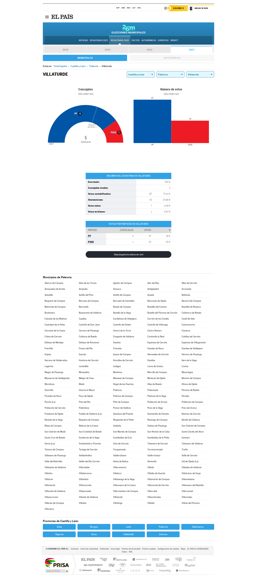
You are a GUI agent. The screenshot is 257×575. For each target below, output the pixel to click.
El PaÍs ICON (135, 570)
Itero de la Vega (189, 360)
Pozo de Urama (189, 408)
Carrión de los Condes (158, 318)
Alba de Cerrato (189, 283)
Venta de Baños (120, 461)
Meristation (182, 570)
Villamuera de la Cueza (124, 485)
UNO (111, 565)
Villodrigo (117, 503)
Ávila (59, 526)
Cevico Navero (154, 330)
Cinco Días (135, 565)
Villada (150, 467)
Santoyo (186, 437)
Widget (174, 40)
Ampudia (83, 289)
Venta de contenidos (89, 549)
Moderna (103, 570)
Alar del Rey (153, 283)
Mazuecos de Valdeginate (57, 378)
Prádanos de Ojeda (54, 414)
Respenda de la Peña (123, 419)
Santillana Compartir (139, 560)
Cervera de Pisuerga (89, 330)
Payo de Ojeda (86, 396)
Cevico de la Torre (122, 330)
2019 (65, 49)
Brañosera (50, 312)
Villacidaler (84, 467)
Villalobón (83, 479)
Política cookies (149, 549)
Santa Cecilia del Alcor (193, 431)
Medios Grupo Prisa (56, 571)
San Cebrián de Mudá (55, 431)
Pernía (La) (50, 402)
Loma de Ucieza (155, 366)
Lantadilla (83, 366)
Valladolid (128, 534)
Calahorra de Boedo (191, 312)
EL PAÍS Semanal (161, 565)
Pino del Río (84, 402)
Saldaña (117, 425)
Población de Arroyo (157, 402)
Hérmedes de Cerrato (158, 354)
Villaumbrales (154, 497)
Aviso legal (115, 549)
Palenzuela (152, 390)
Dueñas (117, 342)
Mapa (183, 549)
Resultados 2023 (99, 40)
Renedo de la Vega (54, 419)
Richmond (86, 570)
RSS (130, 552)
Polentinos (84, 408)
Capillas (83, 318)
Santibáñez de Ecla (122, 437)
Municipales (85, 57)
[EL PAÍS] (62, 17)
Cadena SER (154, 560)
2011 (149, 49)
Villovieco (49, 509)
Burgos (94, 526)
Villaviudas (187, 497)
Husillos (151, 360)
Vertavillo (151, 461)
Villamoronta (85, 485)
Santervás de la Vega (89, 437)
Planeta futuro (174, 565)
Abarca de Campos (54, 283)
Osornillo (49, 390)
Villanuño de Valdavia (55, 491)
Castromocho (188, 324)
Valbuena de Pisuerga (55, 455)
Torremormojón (155, 449)
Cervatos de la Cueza (55, 330)
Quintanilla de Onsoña (158, 414)
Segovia (59, 534)
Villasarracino (51, 497)
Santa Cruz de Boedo (55, 437)
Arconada (186, 289)
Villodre (82, 503)
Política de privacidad (131, 549)
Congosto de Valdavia (123, 336)
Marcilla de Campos (157, 372)
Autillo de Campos (122, 295)
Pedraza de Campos (123, 396)
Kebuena (187, 565)
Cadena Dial (148, 565)
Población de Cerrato (55, 408)
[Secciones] (47, 17)
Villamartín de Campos (158, 479)
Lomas (185, 366)
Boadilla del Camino (157, 307)
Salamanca (198, 526)
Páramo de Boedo (190, 390)
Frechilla (49, 348)
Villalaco (117, 473)
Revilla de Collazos (191, 419)
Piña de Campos (121, 402)
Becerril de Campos (191, 301)
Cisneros (186, 330)
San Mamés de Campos (124, 431)
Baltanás (186, 295)
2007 (192, 49)
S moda (149, 570)
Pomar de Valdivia (122, 408)
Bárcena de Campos (89, 301)
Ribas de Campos (53, 425)
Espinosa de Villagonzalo (194, 342)
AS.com (165, 560)
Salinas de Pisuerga (157, 425)
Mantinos (117, 372)
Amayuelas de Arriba (55, 289)
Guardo (82, 354)
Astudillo (49, 295)
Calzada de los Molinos (56, 318)
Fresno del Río (86, 348)
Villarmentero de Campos (125, 491)
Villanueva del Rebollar (193, 485)
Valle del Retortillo (53, 461)
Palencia (117, 390)
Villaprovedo (85, 491)
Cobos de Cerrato (53, 336)
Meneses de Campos (123, 378)
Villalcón (49, 479)
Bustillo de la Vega (122, 312)
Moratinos (49, 384)
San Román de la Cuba (158, 431)
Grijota (48, 354)
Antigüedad (153, 289)
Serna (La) (50, 443)
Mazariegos (187, 372)
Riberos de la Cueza (88, 425)
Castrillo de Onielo (122, 324)
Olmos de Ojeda (189, 384)
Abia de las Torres (88, 283)
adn (177, 560)
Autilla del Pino (86, 295)
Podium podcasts (120, 570)
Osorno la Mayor (87, 390)
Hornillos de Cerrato (123, 360)
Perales (185, 396)
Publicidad (104, 549)
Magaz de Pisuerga (54, 372)
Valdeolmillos (85, 455)
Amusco (117, 289)
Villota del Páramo (191, 503)
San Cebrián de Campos (193, 425)
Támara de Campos (54, 449)
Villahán (48, 473)
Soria (94, 534)
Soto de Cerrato (121, 443)
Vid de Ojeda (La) (190, 461)
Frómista (117, 348)
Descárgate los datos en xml (128, 254)
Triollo (185, 449)
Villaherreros (85, 473)
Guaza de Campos (122, 354)
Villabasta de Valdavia (55, 467)
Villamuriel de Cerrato (158, 485)
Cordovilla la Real (155, 336)
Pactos (136, 40)
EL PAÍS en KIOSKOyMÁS (197, 549)
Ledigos (117, 366)
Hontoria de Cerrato (88, 360)
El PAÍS (88, 560)
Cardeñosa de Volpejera (125, 318)
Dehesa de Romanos (89, 342)
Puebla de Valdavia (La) (90, 414)
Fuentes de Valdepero (192, 348)
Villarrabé (152, 491)
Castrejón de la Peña (55, 324)
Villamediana (188, 479)
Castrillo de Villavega (157, 324)
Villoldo (151, 503)
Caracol (190, 560)
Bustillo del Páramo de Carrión (162, 312)
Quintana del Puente (123, 414)
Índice (124, 552)
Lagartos (49, 366)
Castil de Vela (188, 318)
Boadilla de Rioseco (191, 307)
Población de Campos (192, 402)
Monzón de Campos (191, 378)
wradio (121, 565)
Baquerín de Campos (55, 301)
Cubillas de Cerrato (191, 336)
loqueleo (165, 570)
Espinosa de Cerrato (157, 342)
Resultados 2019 (120, 40)
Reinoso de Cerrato (191, 414)
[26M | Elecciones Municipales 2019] (128, 29)
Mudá (81, 384)
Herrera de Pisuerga (192, 354)
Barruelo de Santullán (123, 301)
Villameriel (50, 485)
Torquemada (119, 449)
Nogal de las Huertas (123, 384)
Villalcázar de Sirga (191, 473)
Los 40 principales (104, 560)
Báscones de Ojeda (156, 301)
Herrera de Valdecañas (56, 360)
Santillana (121, 560)
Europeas (163, 40)
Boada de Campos (122, 307)
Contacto (75, 549)
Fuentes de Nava (155, 348)
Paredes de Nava (53, 396)
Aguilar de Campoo (122, 283)
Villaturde (118, 497)
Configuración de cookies (168, 549)
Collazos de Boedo (88, 336)
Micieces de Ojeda (156, 378)
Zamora (163, 534)
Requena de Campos (89, 419)
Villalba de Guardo (156, 473)
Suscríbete (178, 8)
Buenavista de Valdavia (90, 312)
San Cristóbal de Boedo (90, 431)
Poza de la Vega (155, 408)
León (128, 526)
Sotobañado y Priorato (90, 443)
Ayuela (150, 295)
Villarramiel (187, 491)
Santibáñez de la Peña (158, 437)
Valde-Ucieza (153, 455)
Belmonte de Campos (55, 307)
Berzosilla (83, 307)
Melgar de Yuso (86, 378)
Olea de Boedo (154, 384)
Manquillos (84, 372)
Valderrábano (119, 455)
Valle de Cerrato (189, 455)
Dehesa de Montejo (54, 342)
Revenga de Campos (157, 419)
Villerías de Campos (54, 503)
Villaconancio (119, 467)
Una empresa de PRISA (56, 562)
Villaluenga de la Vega (124, 479)
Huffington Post (92, 565)
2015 (107, 49)
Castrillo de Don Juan (89, 324)
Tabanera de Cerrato (157, 443)
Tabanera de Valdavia (192, 443)
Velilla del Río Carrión (89, 461)
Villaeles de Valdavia (192, 467)
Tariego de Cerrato (88, 449)
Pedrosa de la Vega (156, 396)
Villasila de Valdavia (88, 497)
